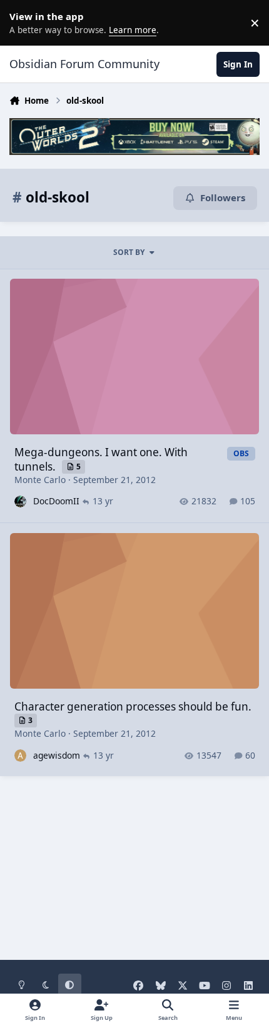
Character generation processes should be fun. (132, 706)
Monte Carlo (40, 480)
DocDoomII (56, 501)
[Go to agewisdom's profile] (20, 755)
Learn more (25, 22)
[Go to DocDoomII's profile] (20, 501)
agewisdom (56, 755)
